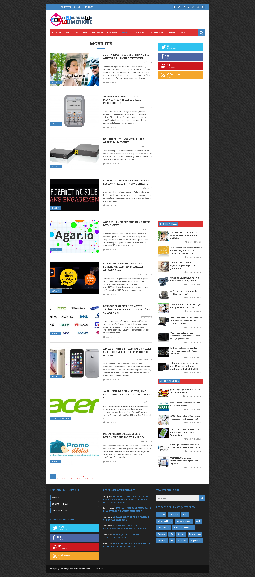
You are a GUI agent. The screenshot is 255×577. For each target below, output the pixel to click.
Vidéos (184, 32)
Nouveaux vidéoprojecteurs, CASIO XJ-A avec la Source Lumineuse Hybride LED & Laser (126, 499)
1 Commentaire (112, 83)
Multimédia (97, 32)
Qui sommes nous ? (85, 7)
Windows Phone (165, 521)
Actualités (56, 82)
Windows (162, 540)
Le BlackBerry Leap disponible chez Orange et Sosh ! (126, 518)
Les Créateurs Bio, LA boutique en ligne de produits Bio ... (185, 306)
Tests (69, 32)
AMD (198, 521)
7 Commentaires (194, 451)
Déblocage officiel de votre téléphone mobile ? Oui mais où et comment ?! (126, 309)
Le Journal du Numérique (75, 569)
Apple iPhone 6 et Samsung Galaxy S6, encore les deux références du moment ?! (127, 352)
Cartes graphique (184, 521)
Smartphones (195, 534)
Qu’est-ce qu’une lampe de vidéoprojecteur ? (183, 292)
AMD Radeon (163, 527)
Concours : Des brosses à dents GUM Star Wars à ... (185, 404)
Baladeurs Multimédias (183, 527)
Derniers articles (168, 224)
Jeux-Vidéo (140, 32)
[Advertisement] (180, 172)
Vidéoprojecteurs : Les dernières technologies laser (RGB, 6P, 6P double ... (185, 336)
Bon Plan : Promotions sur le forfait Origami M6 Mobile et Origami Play (123, 267)
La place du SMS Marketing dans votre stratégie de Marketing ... (184, 432)
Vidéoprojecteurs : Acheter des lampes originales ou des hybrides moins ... (186, 320)
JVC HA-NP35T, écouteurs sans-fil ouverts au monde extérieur (183, 235)
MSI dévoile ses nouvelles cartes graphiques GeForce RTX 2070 (183, 351)
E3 (172, 540)
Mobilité (126, 32)
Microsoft (174, 514)
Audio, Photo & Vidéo (61, 419)
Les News (56, 32)
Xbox (185, 514)
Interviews (81, 32)
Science (172, 32)
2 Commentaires (194, 439)
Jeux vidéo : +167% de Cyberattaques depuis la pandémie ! (182, 265)
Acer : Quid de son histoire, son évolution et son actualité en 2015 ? (127, 394)
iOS (171, 534)
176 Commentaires (193, 396)
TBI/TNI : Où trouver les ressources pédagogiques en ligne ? (184, 460)
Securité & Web (157, 32)
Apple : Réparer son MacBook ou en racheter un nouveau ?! (126, 545)
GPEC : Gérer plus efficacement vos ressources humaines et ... (185, 417)
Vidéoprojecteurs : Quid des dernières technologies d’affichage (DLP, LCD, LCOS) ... (185, 366)
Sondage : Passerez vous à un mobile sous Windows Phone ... (186, 446)
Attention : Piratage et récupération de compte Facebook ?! (124, 527)
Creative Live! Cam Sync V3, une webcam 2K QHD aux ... (184, 279)
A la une (161, 514)
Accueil (55, 7)
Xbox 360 (182, 540)
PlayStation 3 (196, 540)
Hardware (112, 32)
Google (181, 534)
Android (161, 534)
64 (82, 476)
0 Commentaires (112, 127)
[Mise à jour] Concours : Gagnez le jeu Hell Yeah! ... (186, 391)
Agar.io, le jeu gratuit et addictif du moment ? (122, 536)
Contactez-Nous (68, 7)
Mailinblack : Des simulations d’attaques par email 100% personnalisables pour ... (186, 250)
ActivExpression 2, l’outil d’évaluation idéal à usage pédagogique (122, 99)
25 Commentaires (193, 409)
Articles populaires (169, 381)
